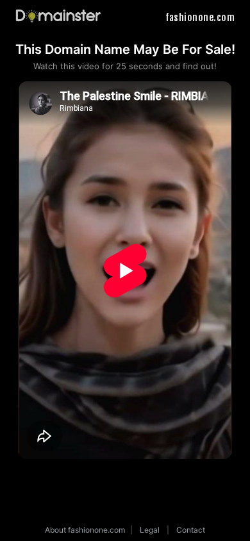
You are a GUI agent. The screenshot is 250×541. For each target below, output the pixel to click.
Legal (150, 530)
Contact (190, 530)
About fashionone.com (85, 530)
